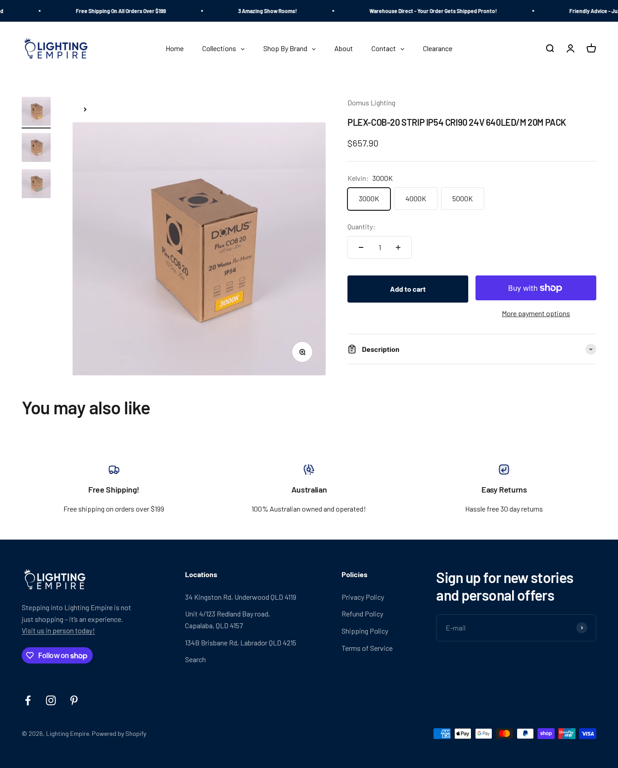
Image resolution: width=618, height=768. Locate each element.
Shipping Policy (365, 630)
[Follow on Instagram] (51, 700)
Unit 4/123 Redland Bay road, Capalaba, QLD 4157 (227, 619)
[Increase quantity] (398, 247)
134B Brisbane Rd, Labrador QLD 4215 (240, 642)
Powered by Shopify (119, 733)
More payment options (536, 313)
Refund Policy (362, 613)
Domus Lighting (371, 102)
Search (195, 659)
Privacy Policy (363, 597)
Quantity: (361, 227)
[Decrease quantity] (361, 247)
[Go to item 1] (36, 112)
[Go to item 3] (36, 185)
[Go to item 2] (36, 149)
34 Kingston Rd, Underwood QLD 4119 (240, 597)
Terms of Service (367, 648)
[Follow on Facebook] (28, 700)
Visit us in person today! (58, 630)
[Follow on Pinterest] (74, 700)
